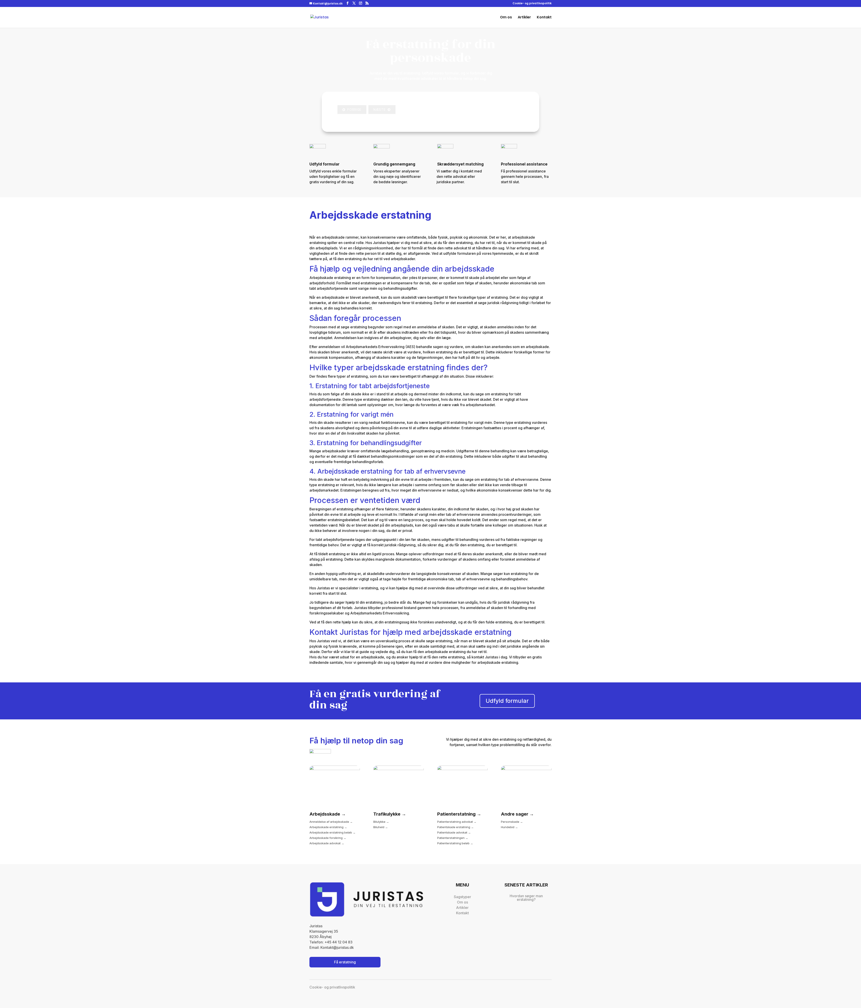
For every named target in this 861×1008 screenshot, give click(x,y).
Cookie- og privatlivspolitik (532, 3)
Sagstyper (462, 897)
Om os (506, 18)
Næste (380, 109)
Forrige (353, 109)
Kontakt (544, 18)
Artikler (524, 18)
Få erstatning (345, 962)
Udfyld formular (507, 700)
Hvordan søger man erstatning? (526, 898)
